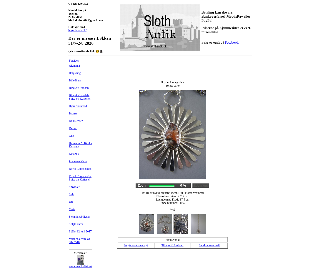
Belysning (75, 73)
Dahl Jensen (76, 120)
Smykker (74, 186)
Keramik (74, 153)
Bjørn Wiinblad (78, 106)
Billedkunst (75, 80)
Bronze (73, 113)
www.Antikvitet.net (80, 266)
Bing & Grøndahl (79, 87)
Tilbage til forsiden (172, 245)
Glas (71, 135)
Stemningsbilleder (79, 216)
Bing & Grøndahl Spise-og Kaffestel (79, 97)
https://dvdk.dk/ (77, 30)
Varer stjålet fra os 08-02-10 (79, 240)
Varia (72, 209)
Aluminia (74, 65)
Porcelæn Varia (78, 161)
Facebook (231, 42)
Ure (71, 201)
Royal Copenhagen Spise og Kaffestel (80, 178)
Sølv (71, 194)
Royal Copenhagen (80, 168)
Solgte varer (76, 224)
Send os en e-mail (209, 245)
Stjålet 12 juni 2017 (80, 231)
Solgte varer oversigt (136, 245)
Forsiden (74, 60)
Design (73, 128)
